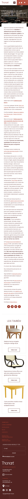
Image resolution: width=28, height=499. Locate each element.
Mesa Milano (13, 302)
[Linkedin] (10, 490)
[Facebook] (4, 490)
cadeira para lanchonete (17, 201)
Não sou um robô (7, 456)
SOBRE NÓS (5, 422)
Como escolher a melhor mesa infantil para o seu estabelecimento (13, 403)
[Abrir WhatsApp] (25, 496)
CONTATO (5, 432)
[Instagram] (7, 490)
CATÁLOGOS (5, 427)
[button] (14, 3)
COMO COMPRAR (6, 425)
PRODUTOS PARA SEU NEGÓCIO (7, 436)
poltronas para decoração (11, 151)
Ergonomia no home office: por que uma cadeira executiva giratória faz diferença (13, 373)
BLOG (3, 429)
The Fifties (14, 180)
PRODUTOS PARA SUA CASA (6, 440)
